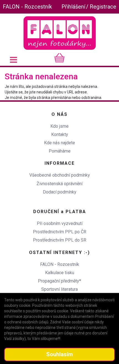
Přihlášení (73, 6)
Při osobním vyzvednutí (59, 223)
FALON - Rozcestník (27, 6)
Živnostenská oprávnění (59, 183)
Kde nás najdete (59, 142)
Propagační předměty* (59, 281)
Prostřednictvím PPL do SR (59, 240)
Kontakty (59, 134)
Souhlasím (59, 354)
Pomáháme (60, 151)
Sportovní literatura (59, 289)
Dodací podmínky (59, 192)
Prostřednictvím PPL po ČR (59, 231)
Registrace (103, 6)
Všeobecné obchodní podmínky (59, 175)
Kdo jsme (59, 126)
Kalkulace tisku (59, 272)
